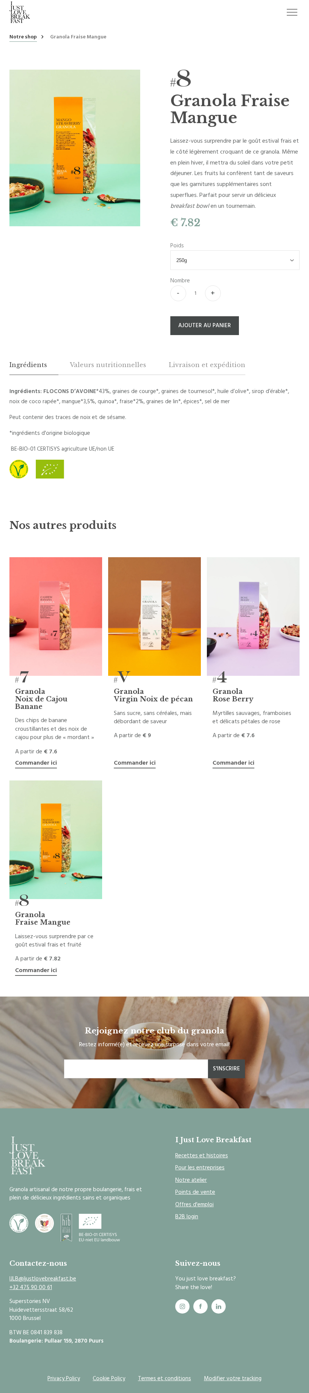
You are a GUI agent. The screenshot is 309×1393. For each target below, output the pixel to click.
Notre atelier (191, 1180)
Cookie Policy (109, 1378)
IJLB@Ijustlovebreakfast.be (42, 1279)
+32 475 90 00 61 (30, 1287)
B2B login (186, 1217)
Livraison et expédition (207, 365)
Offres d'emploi (194, 1205)
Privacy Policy (63, 1378)
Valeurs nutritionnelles (108, 365)
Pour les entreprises (200, 1168)
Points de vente (195, 1192)
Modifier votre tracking (233, 1378)
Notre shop (23, 37)
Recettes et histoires (201, 1156)
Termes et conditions (164, 1378)
